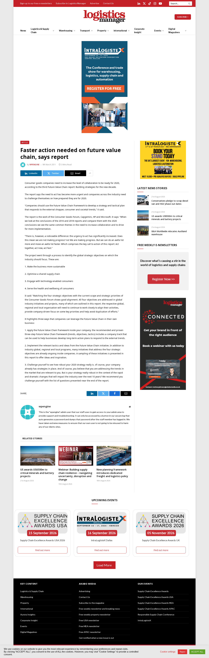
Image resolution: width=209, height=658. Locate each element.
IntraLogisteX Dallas (101, 540)
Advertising (84, 591)
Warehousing (65, 30)
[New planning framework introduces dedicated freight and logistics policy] (114, 456)
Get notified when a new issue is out (96, 638)
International (120, 30)
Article (25, 142)
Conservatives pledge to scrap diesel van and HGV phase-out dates (169, 202)
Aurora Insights (27, 614)
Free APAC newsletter (90, 632)
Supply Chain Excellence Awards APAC (156, 608)
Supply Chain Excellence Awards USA (155, 597)
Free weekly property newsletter (94, 614)
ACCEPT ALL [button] (197, 652)
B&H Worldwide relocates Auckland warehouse (169, 233)
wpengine (34, 164)
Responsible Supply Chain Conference (156, 614)
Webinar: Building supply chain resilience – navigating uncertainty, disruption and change (75, 474)
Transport (85, 30)
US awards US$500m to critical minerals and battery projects (37, 473)
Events (157, 30)
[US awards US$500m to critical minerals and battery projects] (37, 456)
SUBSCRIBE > (182, 17)
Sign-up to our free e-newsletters (36, 3)
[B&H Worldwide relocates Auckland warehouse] (143, 231)
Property (101, 30)
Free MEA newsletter (89, 626)
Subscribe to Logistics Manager (71, 3)
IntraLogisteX (144, 620)
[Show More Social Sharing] (90, 173)
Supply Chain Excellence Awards (153, 591)
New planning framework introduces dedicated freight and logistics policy (112, 473)
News (23, 30)
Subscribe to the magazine (91, 603)
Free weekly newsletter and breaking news (99, 608)
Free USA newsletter (89, 620)
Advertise (94, 3)
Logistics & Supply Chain (40, 31)
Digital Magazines (174, 31)
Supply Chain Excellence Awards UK (161, 540)
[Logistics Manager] (105, 17)
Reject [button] (182, 652)
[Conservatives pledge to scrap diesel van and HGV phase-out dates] (143, 200)
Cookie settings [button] (167, 651)
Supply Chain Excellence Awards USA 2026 (42, 540)
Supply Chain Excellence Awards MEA (156, 603)
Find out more (42, 550)
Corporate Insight (139, 31)
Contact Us (108, 3)
